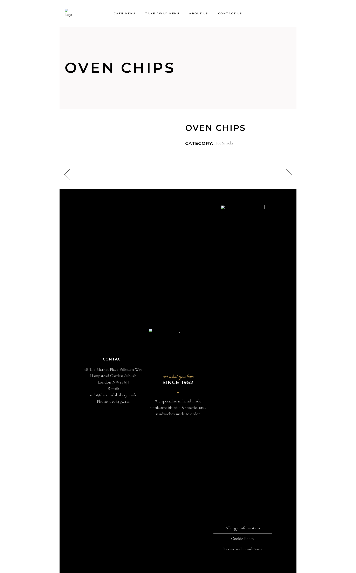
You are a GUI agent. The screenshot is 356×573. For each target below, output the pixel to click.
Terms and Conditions (243, 549)
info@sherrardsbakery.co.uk (113, 394)
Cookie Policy (242, 538)
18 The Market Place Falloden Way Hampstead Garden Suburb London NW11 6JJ (113, 376)
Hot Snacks (224, 143)
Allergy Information (242, 528)
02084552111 (119, 401)
